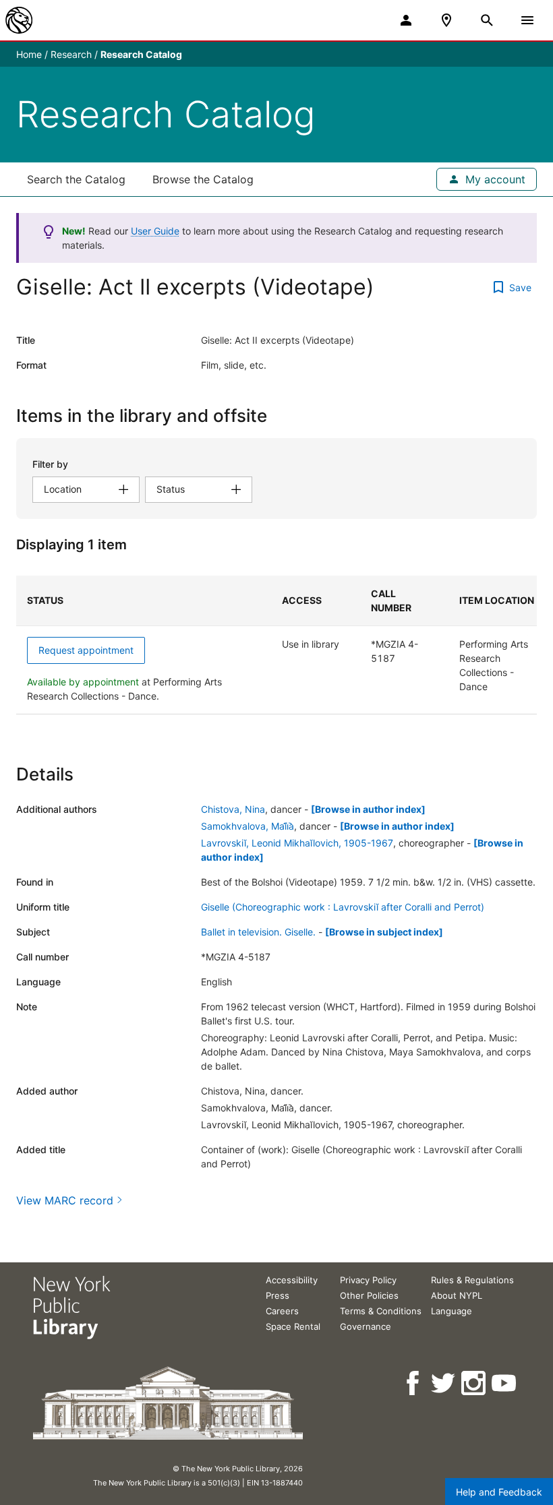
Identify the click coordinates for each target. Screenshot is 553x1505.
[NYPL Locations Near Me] (446, 20)
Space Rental (293, 1326)
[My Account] (406, 20)
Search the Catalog (76, 179)
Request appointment (86, 650)
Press (277, 1295)
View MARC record (64, 1200)
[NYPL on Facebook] (414, 1383)
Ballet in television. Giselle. (258, 932)
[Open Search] (487, 20)
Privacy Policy (368, 1279)
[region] (276, 645)
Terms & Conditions (380, 1311)
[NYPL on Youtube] (505, 1383)
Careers (282, 1311)
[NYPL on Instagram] (474, 1383)
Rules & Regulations (472, 1279)
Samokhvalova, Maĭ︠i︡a (247, 826)
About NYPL (456, 1295)
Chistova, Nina (233, 809)
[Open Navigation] (527, 20)
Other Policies (369, 1295)
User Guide (155, 231)
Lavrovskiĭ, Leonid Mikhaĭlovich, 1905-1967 (297, 843)
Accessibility (292, 1279)
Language (451, 1311)
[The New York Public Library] (18, 20)
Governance (365, 1326)
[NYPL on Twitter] (444, 1383)
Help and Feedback (499, 1492)
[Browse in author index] (368, 809)
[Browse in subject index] (384, 932)
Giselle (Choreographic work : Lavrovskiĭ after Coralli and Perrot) (342, 907)
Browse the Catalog (203, 179)
